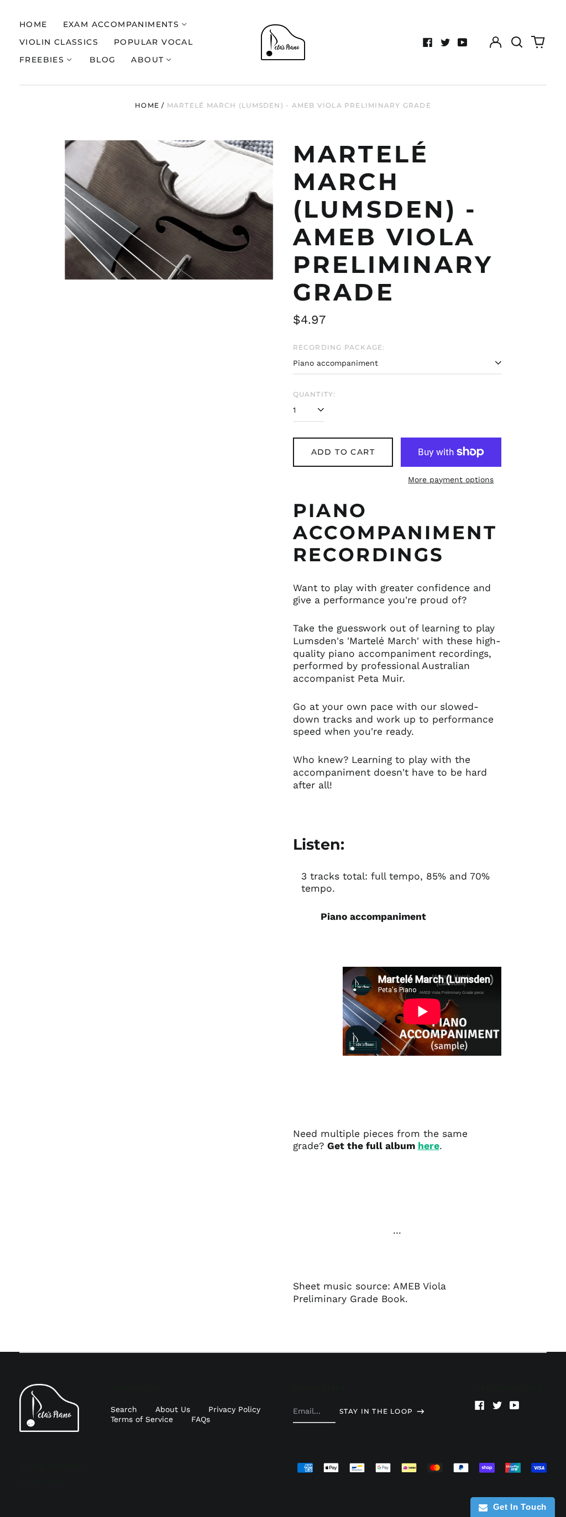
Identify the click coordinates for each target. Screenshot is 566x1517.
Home (33, 24)
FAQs (200, 1419)
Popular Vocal (153, 42)
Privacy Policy (234, 1409)
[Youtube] (463, 43)
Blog (103, 60)
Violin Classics (58, 42)
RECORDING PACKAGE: (339, 347)
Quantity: (314, 394)
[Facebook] (428, 43)
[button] (517, 42)
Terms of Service (142, 1419)
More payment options (451, 479)
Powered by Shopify (43, 1482)
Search (124, 1409)
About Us (172, 1409)
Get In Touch (517, 1506)
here (428, 1145)
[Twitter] (445, 43)
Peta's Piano (66, 1467)
